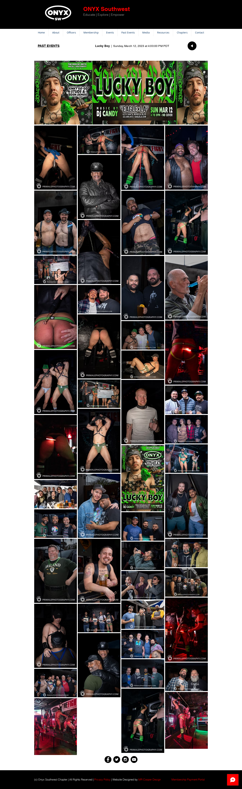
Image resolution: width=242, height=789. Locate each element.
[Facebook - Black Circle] (108, 759)
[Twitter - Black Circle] (116, 759)
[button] (188, 779)
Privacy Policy (102, 779)
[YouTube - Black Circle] (134, 759)
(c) (35, 779)
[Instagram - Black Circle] (125, 759)
